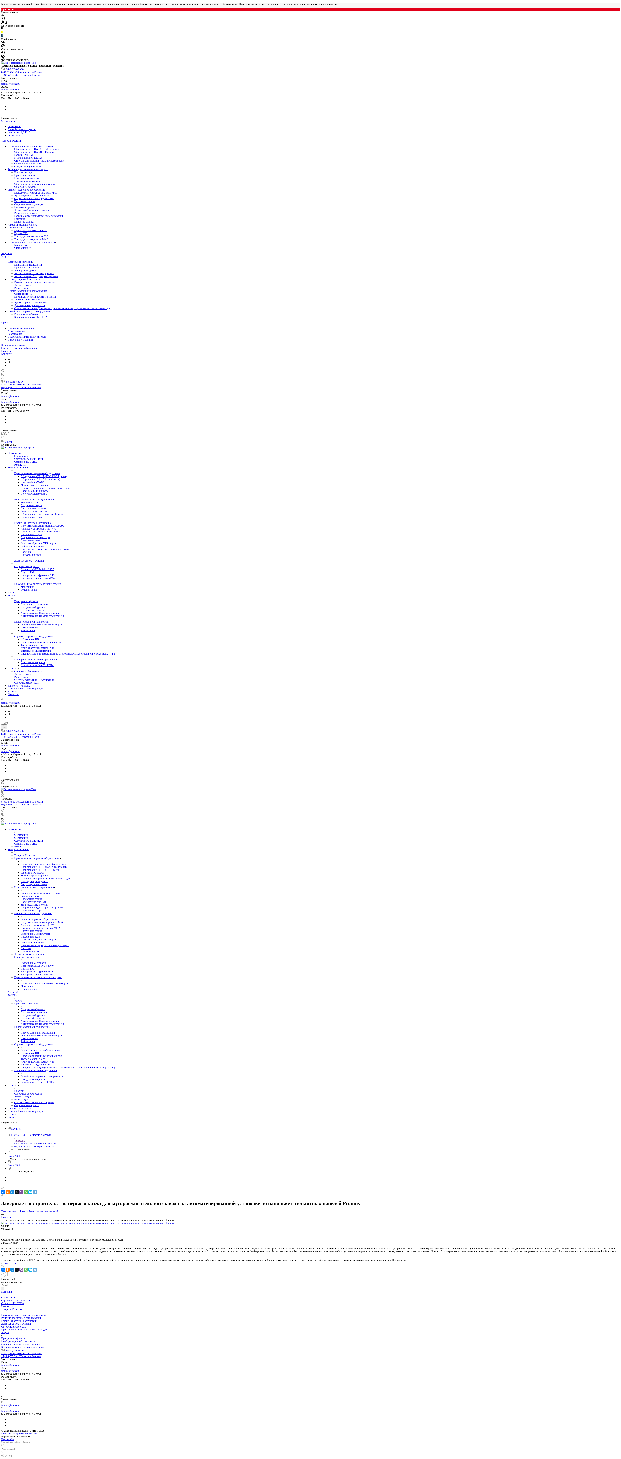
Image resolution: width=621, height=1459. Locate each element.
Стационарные (22, 248)
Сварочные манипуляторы (29, 204)
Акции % (6, 253)
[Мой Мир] (12, 1192)
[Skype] (30, 1192)
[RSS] (2, 1195)
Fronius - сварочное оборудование (27, 189)
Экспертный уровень (26, 270)
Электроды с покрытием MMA (31, 239)
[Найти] (4, 726)
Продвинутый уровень (26, 267)
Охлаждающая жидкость (27, 163)
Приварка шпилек (24, 221)
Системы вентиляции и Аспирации (27, 336)
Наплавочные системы (26, 178)
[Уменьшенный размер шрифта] (2, 15)
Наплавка (19, 218)
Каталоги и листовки (13, 345)
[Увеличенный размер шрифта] (4, 22)
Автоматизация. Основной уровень (34, 273)
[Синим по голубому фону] (2, 36)
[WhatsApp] (26, 1192)
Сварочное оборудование (22, 328)
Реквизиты (14, 135)
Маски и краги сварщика (28, 157)
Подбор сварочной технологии (25, 279)
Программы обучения (20, 261)
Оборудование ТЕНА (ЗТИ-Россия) (34, 152)
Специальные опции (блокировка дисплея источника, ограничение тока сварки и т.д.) (62, 308)
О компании (8, 121)
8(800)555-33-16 (15, 69)
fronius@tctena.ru (10, 83)
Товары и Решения (11, 140)
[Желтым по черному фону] (2, 32)
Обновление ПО (23, 293)
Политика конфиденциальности (19, 1433)
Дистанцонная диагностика (29, 305)
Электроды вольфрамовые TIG (31, 236)
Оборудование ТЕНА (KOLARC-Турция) (37, 149)
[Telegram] (9, 362)
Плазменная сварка (24, 201)
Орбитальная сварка (25, 186)
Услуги (5, 256)
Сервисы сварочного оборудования (28, 290)
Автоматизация (22, 285)
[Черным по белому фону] (2, 29)
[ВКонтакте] (9, 359)
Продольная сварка (24, 175)
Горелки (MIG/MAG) (25, 154)
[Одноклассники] (8, 1192)
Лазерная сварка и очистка (22, 224)
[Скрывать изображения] (3, 46)
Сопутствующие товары (27, 166)
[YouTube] (9, 365)
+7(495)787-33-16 (21, 75)
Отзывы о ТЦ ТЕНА (19, 132)
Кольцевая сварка (24, 172)
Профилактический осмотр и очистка (35, 296)
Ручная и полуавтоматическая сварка (34, 282)
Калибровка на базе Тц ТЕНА (30, 317)
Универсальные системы (28, 181)
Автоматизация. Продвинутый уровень (36, 276)
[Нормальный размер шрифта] (3, 18)
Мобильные (20, 245)
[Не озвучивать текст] (3, 57)
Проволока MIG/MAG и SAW (30, 230)
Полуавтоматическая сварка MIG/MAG (36, 192)
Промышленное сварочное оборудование (31, 146)
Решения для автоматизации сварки (28, 169)
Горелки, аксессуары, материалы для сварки (38, 216)
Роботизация (21, 288)
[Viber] (21, 1192)
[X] (17, 1192)
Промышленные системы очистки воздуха (31, 242)
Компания (6, 1291)
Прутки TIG (21, 233)
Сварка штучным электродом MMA (34, 198)
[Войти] (2, 375)
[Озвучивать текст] (3, 53)
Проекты (6, 322)
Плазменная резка (24, 207)
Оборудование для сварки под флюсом (35, 184)
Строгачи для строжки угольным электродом (39, 160)
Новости (6, 351)
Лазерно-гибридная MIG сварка (31, 210)
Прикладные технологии (28, 264)
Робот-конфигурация (25, 213)
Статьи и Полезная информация (19, 348)
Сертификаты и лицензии (22, 129)
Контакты (6, 353)
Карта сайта (7, 1439)
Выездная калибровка (26, 314)
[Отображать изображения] (3, 42)
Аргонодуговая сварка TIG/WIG (32, 195)
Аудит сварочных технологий (30, 302)
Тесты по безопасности (27, 299)
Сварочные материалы (20, 227)
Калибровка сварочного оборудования (29, 311)
